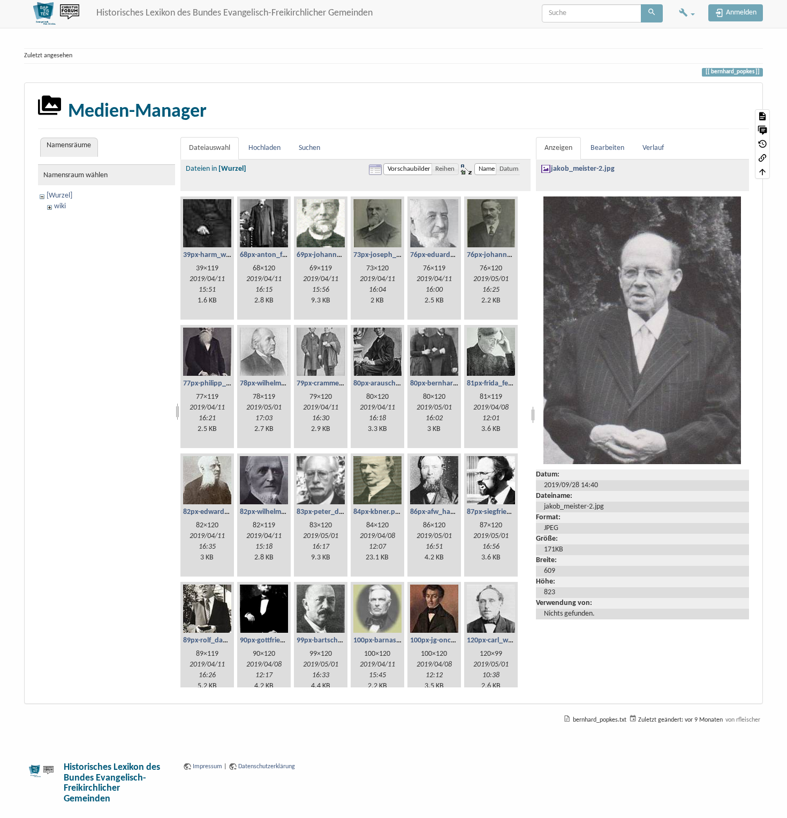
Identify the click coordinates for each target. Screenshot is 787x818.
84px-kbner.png (378, 512)
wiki (60, 206)
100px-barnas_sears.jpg (391, 641)
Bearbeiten (607, 148)
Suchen (309, 148)
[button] (687, 14)
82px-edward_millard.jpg (222, 512)
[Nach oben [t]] (762, 171)
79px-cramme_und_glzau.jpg (342, 384)
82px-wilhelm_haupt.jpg (278, 512)
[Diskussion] (762, 130)
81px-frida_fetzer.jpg (499, 384)
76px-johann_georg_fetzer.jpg (515, 255)
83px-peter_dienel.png (332, 512)
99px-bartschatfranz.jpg (335, 641)
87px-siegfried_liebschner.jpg (513, 512)
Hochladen (264, 148)
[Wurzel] (59, 196)
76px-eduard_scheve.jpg (449, 255)
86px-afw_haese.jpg (441, 512)
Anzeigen (558, 148)
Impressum (207, 766)
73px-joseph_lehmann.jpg (394, 255)
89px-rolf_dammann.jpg (221, 641)
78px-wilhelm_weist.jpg (277, 384)
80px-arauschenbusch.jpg (394, 384)
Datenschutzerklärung (266, 766)
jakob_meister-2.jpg (583, 169)
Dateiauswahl (209, 148)
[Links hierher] (762, 158)
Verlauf (653, 148)
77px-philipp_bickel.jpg (219, 384)
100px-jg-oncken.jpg (442, 641)
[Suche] (652, 13)
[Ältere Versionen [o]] (762, 144)
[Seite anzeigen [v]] (762, 116)
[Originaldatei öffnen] (642, 331)
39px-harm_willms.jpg (217, 255)
